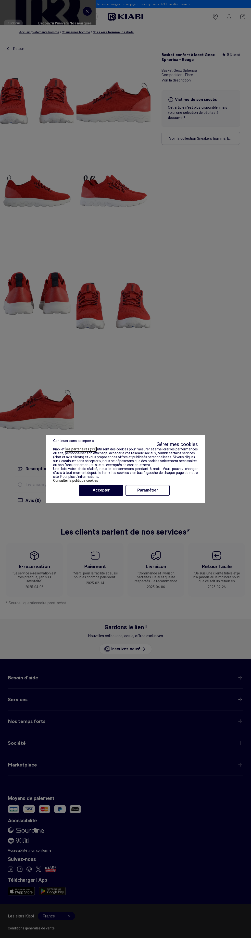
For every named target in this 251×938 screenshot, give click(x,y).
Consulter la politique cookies (75, 480)
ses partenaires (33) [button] (80, 449)
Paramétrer (147, 490)
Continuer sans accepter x (73, 441)
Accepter (101, 490)
